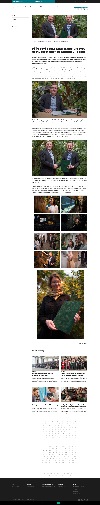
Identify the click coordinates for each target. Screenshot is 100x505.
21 (59, 423)
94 (60, 435)
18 (50, 423)
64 (43, 431)
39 (75, 425)
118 (65, 440)
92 (55, 435)
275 (53, 471)
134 (46, 444)
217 (69, 458)
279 (66, 471)
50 (72, 427)
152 (69, 446)
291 (71, 473)
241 (76, 462)
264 (51, 469)
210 (47, 458)
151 (66, 446)
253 (48, 467)
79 (52, 433)
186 (72, 452)
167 (46, 450)
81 (58, 433)
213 (56, 458)
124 (50, 442)
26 (73, 423)
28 (43, 425)
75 (75, 431)
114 (53, 440)
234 (53, 462)
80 (55, 433)
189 (46, 454)
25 (70, 423)
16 (45, 423)
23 (64, 423)
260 (71, 467)
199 (44, 456)
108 (69, 437)
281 (73, 471)
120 (72, 440)
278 (63, 471)
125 (53, 442)
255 (54, 467)
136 (53, 444)
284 (48, 473)
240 (73, 462)
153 (72, 446)
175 (72, 450)
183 (62, 452)
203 (58, 456)
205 (64, 456)
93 (58, 435)
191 (53, 454)
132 (75, 442)
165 (76, 448)
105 (59, 437)
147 (53, 446)
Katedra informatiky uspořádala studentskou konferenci (42, 374)
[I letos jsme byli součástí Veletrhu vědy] (45, 394)
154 (76, 446)
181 (56, 452)
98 (72, 435)
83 (63, 433)
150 (63, 446)
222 (49, 460)
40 (43, 427)
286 (54, 473)
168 (50, 450)
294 (53, 475)
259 (68, 467)
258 (64, 467)
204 (61, 456)
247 (61, 465)
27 (76, 423)
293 (49, 475)
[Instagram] (82, 500)
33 (58, 425)
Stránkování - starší (83, 421)
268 (65, 469)
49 (70, 427)
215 (63, 458)
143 (75, 444)
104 (56, 437)
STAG (75, 2)
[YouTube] (87, 500)
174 (69, 450)
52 (43, 429)
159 (56, 448)
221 (46, 460)
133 (43, 444)
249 (68, 465)
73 (69, 431)
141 (69, 444)
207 (71, 456)
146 (50, 446)
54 (49, 429)
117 (62, 440)
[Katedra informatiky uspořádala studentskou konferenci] (45, 363)
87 (75, 433)
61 (69, 429)
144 (43, 446)
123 (46, 442)
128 (63, 442)
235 (56, 462)
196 (69, 454)
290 (68, 473)
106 (63, 437)
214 (59, 458)
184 (66, 452)
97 (69, 435)
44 (55, 427)
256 (58, 467)
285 (51, 473)
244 (51, 465)
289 (64, 473)
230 (76, 460)
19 (53, 423)
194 (62, 454)
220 (43, 460)
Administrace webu (16, 500)
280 (70, 471)
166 (43, 450)
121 (75, 440)
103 (53, 437)
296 (59, 475)
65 (46, 431)
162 (66, 448)
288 (61, 473)
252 (44, 467)
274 (49, 471)
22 (62, 423)
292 (75, 473)
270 (71, 469)
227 (66, 460)
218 (72, 458)
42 (49, 427)
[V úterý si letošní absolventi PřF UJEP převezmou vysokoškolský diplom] (74, 363)
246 (58, 465)
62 (72, 429)
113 (50, 440)
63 (75, 429)
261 (74, 467)
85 (69, 433)
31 (52, 425)
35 (63, 425)
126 (56, 442)
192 (56, 454)
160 (59, 448)
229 (73, 460)
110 (76, 437)
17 (48, 423)
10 (64, 421)
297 (63, 475)
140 (66, 444)
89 (46, 435)
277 (59, 471)
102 (49, 437)
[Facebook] (79, 500)
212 (53, 458)
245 (54, 465)
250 (71, 465)
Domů (35, 42)
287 (58, 473)
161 (62, 448)
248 (65, 465)
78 (49, 433)
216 (66, 458)
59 (63, 429)
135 (50, 444)
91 (52, 435)
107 (66, 437)
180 (53, 452)
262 (44, 469)
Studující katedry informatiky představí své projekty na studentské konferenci (74, 405)
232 (46, 462)
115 (56, 440)
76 (43, 433)
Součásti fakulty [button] (38, 2)
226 (63, 460)
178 (46, 452)
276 (56, 471)
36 (66, 425)
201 (51, 456)
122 (43, 442)
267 (61, 469)
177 (43, 452)
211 (50, 458)
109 (72, 437)
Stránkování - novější (36, 421)
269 (68, 469)
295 (56, 475)
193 (59, 454)
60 (66, 429)
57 (58, 429)
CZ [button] (69, 2)
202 (54, 456)
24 (67, 423)
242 (44, 465)
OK (58, 502)
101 (46, 437)
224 (56, 460)
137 (56, 444)
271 (75, 469)
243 (47, 465)
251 (75, 465)
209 (43, 458)
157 (49, 448)
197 (72, 454)
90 (49, 435)
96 (66, 435)
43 (52, 427)
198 (76, 454)
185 (69, 452)
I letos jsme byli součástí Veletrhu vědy (45, 405)
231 (42, 462)
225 (59, 460)
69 (58, 431)
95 (63, 435)
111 (44, 440)
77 (46, 433)
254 (51, 467)
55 (52, 429)
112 (47, 440)
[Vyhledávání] (58, 7)
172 (63, 450)
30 (49, 425)
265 (54, 469)
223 (52, 460)
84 (66, 433)
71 (64, 431)
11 (67, 421)
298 (66, 475)
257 (61, 467)
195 (66, 454)
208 (75, 456)
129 (66, 442)
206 (68, 456)
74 (72, 431)
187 (75, 452)
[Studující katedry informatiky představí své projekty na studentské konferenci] (74, 394)
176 (75, 450)
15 (42, 423)
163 (69, 448)
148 (56, 446)
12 (70, 421)
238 (66, 462)
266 (58, 469)
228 (69, 460)
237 (63, 462)
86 (72, 433)
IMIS (80, 2)
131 (72, 442)
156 (46, 448)
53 (46, 429)
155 (43, 448)
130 (69, 442)
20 (56, 423)
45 (58, 427)
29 (46, 425)
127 (59, 442)
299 (70, 475)
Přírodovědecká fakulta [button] (18, 2)
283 (44, 473)
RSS (21, 500)
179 (50, 452)
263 (47, 469)
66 (49, 431)
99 (75, 435)
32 (55, 425)
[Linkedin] (84, 500)
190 (49, 454)
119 (68, 440)
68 (55, 431)
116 (59, 440)
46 (61, 427)
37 (69, 425)
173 (66, 450)
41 (46, 427)
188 (43, 454)
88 (43, 435)
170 (56, 450)
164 (72, 448)
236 (59, 462)
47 (64, 427)
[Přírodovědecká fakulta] (13, 6)
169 (53, 450)
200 (47, 456)
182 (59, 452)
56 (55, 429)
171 (59, 450)
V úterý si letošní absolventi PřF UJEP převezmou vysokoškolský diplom (73, 374)
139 (62, 444)
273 (46, 471)
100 (43, 437)
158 (53, 448)
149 (60, 446)
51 (75, 427)
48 (67, 427)
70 (61, 431)
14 (75, 421)
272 (43, 471)
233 (49, 462)
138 (59, 444)
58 (60, 429)
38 (72, 425)
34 (60, 425)
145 (46, 446)
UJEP (85, 2)
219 (75, 458)
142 (72, 444)
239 (69, 462)
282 (76, 471)
